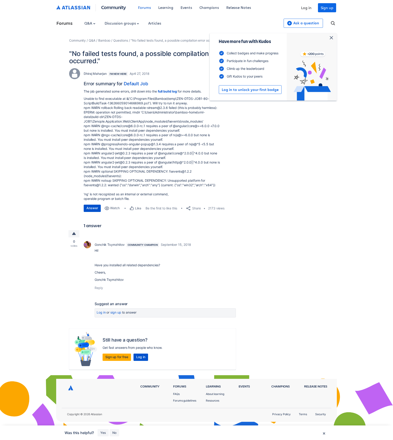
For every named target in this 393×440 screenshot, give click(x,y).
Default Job (136, 83)
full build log (167, 91)
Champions (209, 7)
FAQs (176, 394)
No (114, 433)
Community (113, 7)
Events (186, 7)
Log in (306, 7)
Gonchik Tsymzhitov (110, 244)
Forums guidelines (184, 400)
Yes (103, 433)
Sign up (327, 7)
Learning (165, 7)
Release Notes (238, 7)
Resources (212, 400)
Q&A (88, 23)
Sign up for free (116, 357)
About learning (215, 394)
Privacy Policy (281, 414)
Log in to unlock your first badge (250, 89)
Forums (144, 7)
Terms (303, 414)
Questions (120, 40)
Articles (154, 23)
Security (320, 414)
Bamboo (104, 40)
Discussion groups (121, 23)
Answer (92, 208)
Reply (99, 288)
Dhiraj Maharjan (95, 73)
